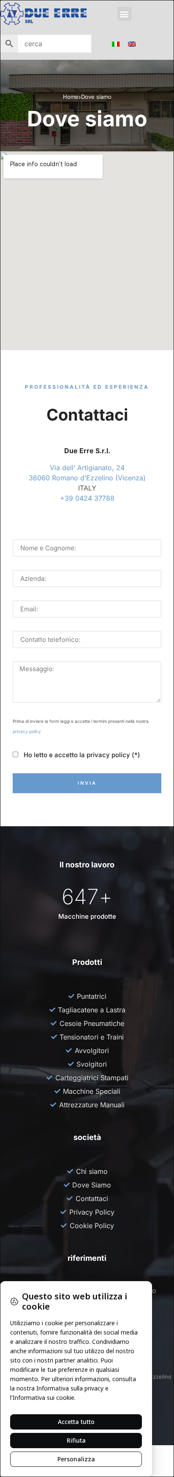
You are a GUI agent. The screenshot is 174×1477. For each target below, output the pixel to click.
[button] (124, 14)
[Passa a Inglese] (132, 43)
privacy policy (27, 731)
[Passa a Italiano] (116, 43)
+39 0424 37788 (87, 498)
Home (71, 96)
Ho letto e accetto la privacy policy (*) (80, 755)
